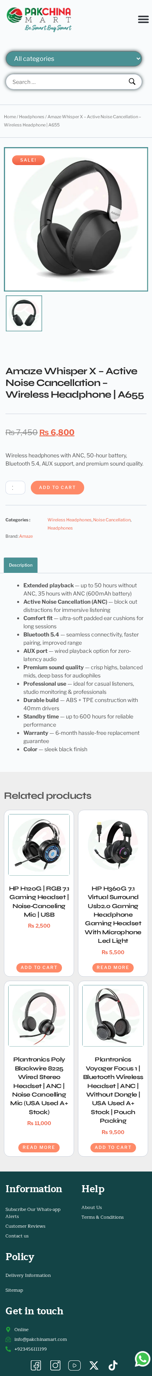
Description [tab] (20, 565)
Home (10, 116)
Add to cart (57, 487)
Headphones (31, 116)
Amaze (26, 536)
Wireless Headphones (70, 520)
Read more (113, 967)
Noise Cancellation (112, 520)
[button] (143, 19)
